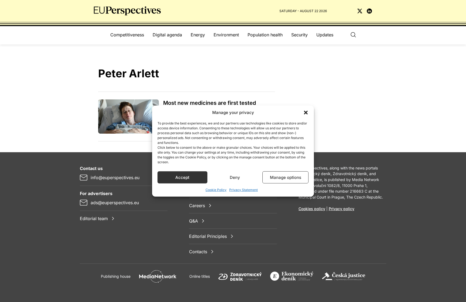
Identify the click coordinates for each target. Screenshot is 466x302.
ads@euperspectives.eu (115, 202)
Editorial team (94, 218)
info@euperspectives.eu (115, 177)
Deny (235, 177)
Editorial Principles (208, 236)
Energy (198, 34)
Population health (265, 34)
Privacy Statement (243, 190)
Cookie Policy (216, 190)
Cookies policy (312, 208)
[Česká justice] (343, 276)
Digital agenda (167, 34)
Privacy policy (341, 208)
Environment (226, 34)
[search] (353, 34)
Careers (197, 205)
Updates (324, 34)
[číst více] (128, 116)
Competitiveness (127, 34)
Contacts (198, 251)
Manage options (285, 177)
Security (299, 34)
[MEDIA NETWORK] (157, 276)
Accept (182, 177)
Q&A (193, 221)
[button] (306, 112)
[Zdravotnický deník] (240, 276)
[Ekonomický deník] (291, 276)
